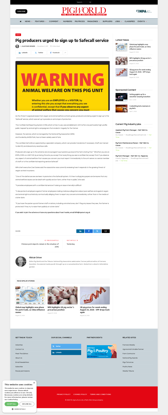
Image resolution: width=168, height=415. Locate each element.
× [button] (34, 383)
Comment (54, 21)
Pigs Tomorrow (128, 362)
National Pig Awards (130, 358)
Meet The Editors (21, 353)
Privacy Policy (64, 394)
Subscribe (21, 11)
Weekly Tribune (128, 371)
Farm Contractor (129, 353)
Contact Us (19, 349)
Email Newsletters (22, 362)
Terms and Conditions (100, 394)
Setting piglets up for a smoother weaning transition (139, 95)
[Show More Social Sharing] (65, 52)
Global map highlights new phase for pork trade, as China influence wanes (30, 309)
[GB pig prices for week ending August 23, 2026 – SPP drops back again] (95, 295)
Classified (130, 21)
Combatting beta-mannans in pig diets (139, 107)
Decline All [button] (27, 404)
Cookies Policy (80, 394)
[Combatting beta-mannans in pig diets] (121, 109)
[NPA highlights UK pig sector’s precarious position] (62, 295)
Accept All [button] (11, 404)
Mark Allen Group (91, 400)
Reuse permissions (22, 371)
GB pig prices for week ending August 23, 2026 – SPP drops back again (95, 309)
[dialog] (19, 396)
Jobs (117, 21)
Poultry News (127, 366)
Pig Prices (80, 21)
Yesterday (71, 244)
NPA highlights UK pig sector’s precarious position (61, 308)
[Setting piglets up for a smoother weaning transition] (121, 97)
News (27, 21)
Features (39, 21)
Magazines (92, 21)
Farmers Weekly (129, 345)
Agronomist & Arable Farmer (133, 349)
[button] (19, 409)
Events (141, 21)
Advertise (19, 345)
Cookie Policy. (13, 399)
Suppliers (107, 21)
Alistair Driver (28, 46)
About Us (18, 358)
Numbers (67, 21)
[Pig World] (84, 11)
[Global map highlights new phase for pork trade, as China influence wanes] (30, 295)
